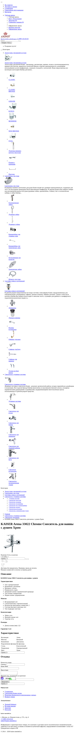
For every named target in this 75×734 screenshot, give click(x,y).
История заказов (10, 706)
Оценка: (3, 664)
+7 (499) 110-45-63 (7, 719)
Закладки (8, 708)
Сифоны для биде (14, 349)
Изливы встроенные (13, 328)
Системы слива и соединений (15, 281)
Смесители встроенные (13, 470)
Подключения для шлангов (15, 258)
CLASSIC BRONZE (12, 90)
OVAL (11, 141)
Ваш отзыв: (4, 670)
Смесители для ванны (14, 423)
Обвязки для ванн (15, 339)
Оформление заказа (15, 29)
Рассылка (8, 709)
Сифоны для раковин (13, 360)
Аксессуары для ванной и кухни (15, 53)
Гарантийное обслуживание (14, 10)
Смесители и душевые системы (15, 374)
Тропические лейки (15, 269)
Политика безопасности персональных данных (20, 695)
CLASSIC (12, 79)
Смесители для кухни (14, 412)
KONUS (11, 111)
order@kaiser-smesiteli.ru (9, 721)
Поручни (12, 174)
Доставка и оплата (11, 6)
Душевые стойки (14, 224)
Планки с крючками (12, 163)
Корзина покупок (14, 27)
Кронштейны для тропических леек (15, 247)
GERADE (12, 101)
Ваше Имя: (4, 666)
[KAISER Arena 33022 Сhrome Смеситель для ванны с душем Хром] (12, 553)
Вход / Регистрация (15, 19)
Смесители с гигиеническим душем (14, 483)
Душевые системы (15, 401)
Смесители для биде (14, 459)
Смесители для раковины (14, 435)
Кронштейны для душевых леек (14, 235)
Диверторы (12, 308)
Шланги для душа (15, 279)
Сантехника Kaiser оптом (13, 693)
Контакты (8, 12)
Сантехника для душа (12, 176)
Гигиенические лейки (14, 203)
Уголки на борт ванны (14, 372)
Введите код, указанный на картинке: (13, 676)
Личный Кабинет (10, 704)
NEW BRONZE (14, 131)
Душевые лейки (14, 214)
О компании (9, 8)
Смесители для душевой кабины (14, 447)
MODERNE (13, 121)
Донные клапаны (14, 318)
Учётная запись (10, 15)
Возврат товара (10, 697)
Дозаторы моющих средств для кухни (15, 151)
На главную (9, 5)
